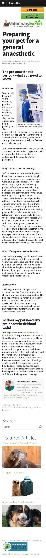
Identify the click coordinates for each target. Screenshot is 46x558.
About (4, 554)
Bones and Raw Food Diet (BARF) (18, 502)
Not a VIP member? (32, 16)
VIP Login (32, 10)
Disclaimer (25, 554)
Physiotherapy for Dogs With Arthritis (19, 443)
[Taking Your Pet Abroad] (21, 486)
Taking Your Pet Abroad (13, 472)
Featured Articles (19, 437)
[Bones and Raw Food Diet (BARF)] (21, 516)
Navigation (14, 3)
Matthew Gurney (14, 61)
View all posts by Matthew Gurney (16, 398)
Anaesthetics (7, 63)
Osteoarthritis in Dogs (12, 405)
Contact (17, 554)
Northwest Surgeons (30, 395)
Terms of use (34, 554)
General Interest (19, 63)
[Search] (40, 426)
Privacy (10, 554)
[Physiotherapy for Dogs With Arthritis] (21, 457)
